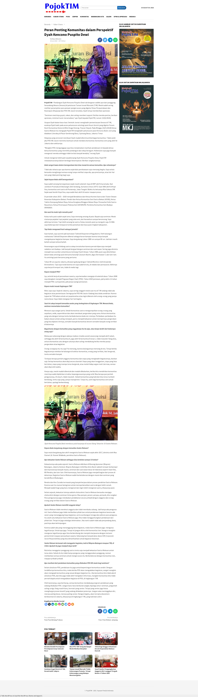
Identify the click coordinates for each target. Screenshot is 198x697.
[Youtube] (69, 604)
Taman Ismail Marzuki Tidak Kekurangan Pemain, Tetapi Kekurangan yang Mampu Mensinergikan (80, 672)
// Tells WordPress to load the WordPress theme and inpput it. (21, 696)
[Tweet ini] (105, 40)
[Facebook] (46, 604)
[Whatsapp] (56, 604)
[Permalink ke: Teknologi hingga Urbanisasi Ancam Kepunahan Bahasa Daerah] (106, 638)
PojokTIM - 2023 (91, 691)
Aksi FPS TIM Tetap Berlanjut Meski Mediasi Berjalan (80, 648)
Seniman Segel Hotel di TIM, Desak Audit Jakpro (54, 670)
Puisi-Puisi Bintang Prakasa (53, 618)
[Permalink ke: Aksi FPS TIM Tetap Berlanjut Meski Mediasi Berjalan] (81, 638)
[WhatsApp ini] (115, 40)
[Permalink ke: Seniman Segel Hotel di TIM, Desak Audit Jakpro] (55, 661)
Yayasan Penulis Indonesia (105, 691)
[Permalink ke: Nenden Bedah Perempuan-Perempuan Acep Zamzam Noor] (55, 638)
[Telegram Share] (110, 40)
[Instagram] (59, 604)
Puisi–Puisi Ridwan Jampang (108, 618)
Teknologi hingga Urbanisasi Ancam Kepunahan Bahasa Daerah (105, 649)
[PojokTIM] (62, 8)
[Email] (62, 604)
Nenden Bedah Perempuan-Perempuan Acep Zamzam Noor (54, 649)
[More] (72, 604)
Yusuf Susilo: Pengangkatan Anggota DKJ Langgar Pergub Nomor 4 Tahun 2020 (106, 671)
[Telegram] (66, 604)
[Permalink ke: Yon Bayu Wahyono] (46, 40)
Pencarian (121, 8)
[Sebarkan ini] (100, 40)
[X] (49, 604)
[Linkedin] (52, 604)
